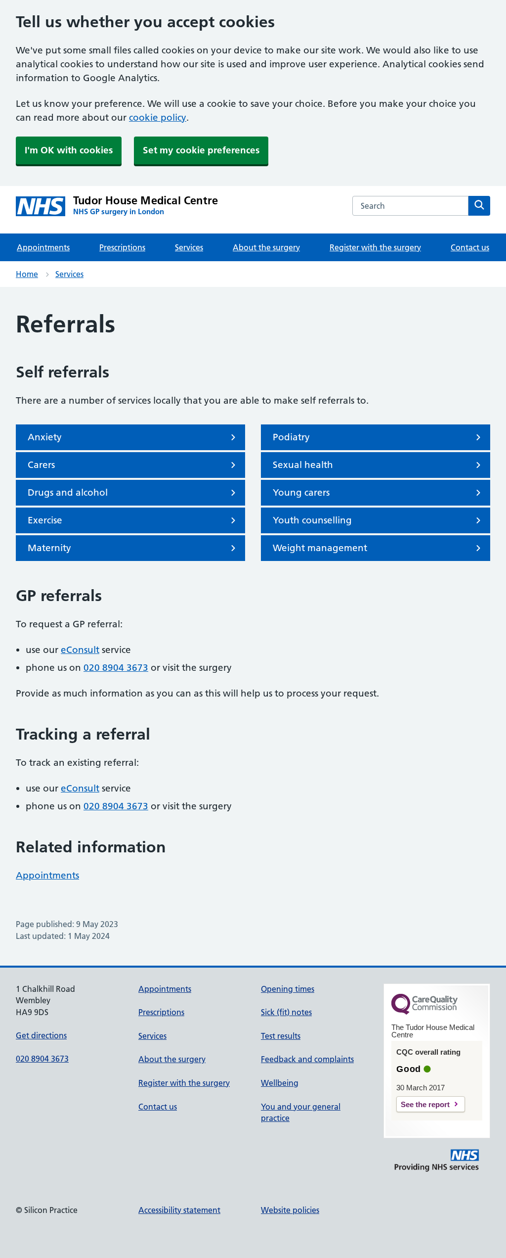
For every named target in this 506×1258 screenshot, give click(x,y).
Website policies (290, 1210)
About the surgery (266, 247)
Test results (280, 1036)
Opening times (287, 989)
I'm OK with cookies (69, 150)
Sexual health (303, 464)
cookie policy (157, 117)
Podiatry (291, 437)
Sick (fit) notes (286, 1012)
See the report (425, 1104)
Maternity (49, 548)
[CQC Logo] (424, 1012)
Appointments (43, 247)
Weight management (320, 548)
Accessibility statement (179, 1210)
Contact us (470, 247)
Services (189, 247)
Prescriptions (122, 247)
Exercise (45, 520)
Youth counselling (312, 520)
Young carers (301, 492)
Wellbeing (279, 1083)
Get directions (41, 1035)
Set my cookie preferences (201, 150)
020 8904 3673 (116, 667)
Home (27, 274)
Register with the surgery (375, 247)
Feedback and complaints (307, 1059)
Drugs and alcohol (68, 492)
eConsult (80, 649)
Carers (41, 464)
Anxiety (45, 437)
